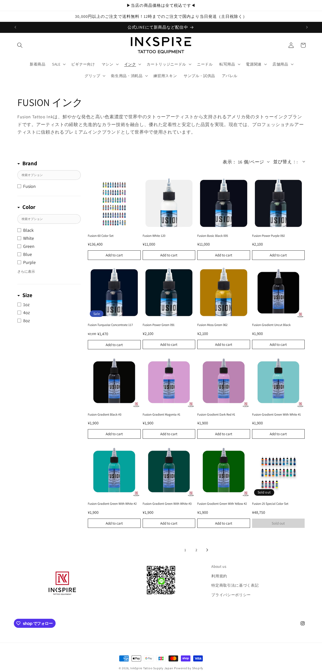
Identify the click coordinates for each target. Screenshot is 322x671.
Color (28, 206)
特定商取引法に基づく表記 (235, 585)
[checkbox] (49, 186)
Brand (29, 163)
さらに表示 (26, 271)
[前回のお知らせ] (15, 27)
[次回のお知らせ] (306, 27)
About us (218, 566)
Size (27, 295)
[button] (20, 45)
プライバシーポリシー (231, 594)
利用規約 (219, 575)
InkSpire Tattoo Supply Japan (151, 668)
